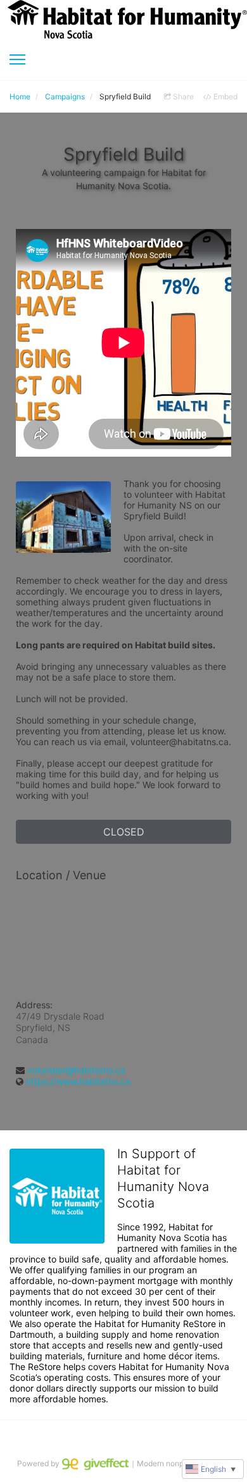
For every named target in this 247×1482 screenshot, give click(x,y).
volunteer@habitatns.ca (76, 1070)
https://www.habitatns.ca (78, 1081)
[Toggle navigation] (17, 59)
